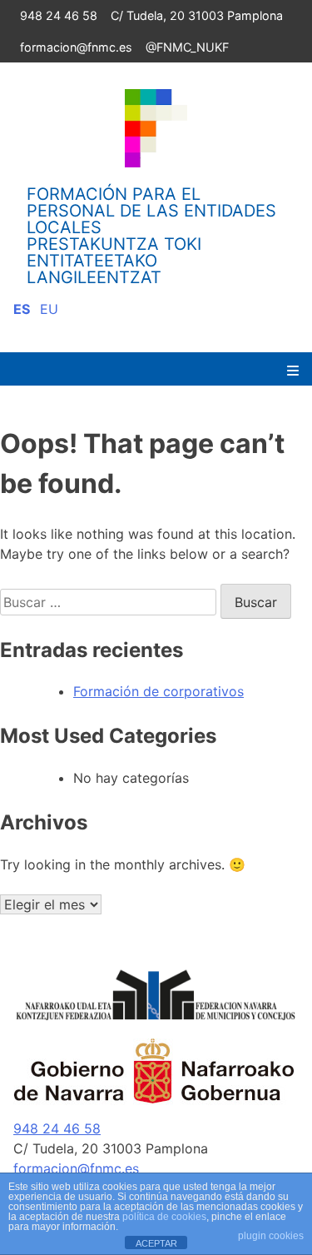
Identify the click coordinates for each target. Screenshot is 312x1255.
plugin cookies (271, 1236)
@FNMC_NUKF (187, 47)
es (21, 309)
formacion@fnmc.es (76, 47)
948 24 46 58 (58, 15)
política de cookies (164, 1217)
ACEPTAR (156, 1243)
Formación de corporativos (158, 691)
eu (49, 309)
